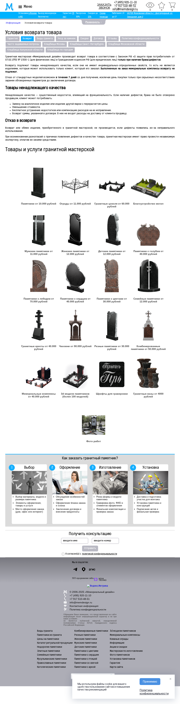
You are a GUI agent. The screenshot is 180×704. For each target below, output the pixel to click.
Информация (117, 643)
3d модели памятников (123, 631)
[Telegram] (75, 569)
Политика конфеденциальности (140, 38)
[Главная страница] (7, 7)
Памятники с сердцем (86, 655)
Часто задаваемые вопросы (23, 44)
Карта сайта (116, 667)
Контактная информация (84, 606)
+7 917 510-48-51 (125, 6)
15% (89, 17)
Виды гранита (45, 38)
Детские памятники (85, 647)
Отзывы (112, 38)
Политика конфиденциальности (88, 609)
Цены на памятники (48, 639)
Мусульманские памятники (52, 659)
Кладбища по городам (60, 50)
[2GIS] (92, 569)
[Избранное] (161, 5)
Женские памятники (85, 639)
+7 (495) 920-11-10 (125, 2)
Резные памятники (85, 635)
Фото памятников (120, 655)
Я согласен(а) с (91, 554)
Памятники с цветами (86, 651)
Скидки (84, 38)
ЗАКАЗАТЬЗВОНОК (104, 6)
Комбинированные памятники (91, 631)
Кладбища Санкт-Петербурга (87, 44)
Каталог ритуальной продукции (55, 643)
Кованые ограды (119, 639)
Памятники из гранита (49, 635)
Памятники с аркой (84, 667)
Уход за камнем (66, 38)
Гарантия (12, 38)
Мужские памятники (85, 643)
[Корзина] (172, 5)
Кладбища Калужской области (25, 50)
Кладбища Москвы (54, 44)
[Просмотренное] (150, 5)
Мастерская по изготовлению (126, 651)
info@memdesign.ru (125, 9)
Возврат (27, 38)
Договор (98, 38)
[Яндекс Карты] (84, 569)
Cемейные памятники (49, 655)
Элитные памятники (48, 651)
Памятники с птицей (85, 659)
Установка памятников (122, 659)
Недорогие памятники (49, 647)
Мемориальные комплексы (125, 635)
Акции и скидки (118, 647)
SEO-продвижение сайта (83, 578)
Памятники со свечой (86, 663)
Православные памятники (51, 663)
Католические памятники (51, 667)
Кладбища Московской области (126, 44)
